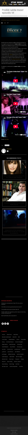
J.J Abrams (4, 351)
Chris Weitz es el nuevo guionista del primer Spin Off (14, 203)
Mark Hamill (12, 356)
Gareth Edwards (5, 346)
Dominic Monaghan (19, 341)
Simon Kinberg (5, 364)
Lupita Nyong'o (5, 356)
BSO (19, 337)
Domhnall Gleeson (10, 341)
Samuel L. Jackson (17, 361)
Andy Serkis (15, 334)
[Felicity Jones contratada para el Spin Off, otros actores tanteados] (14, 167)
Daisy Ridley (23, 339)
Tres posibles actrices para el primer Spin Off (10, 309)
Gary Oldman (12, 346)
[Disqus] (14, 259)
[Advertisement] (14, 288)
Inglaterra (24, 349)
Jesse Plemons (10, 351)
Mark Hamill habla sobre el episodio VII (8, 315)
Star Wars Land (5, 366)
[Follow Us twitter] (5, 324)
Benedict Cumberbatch (6, 337)
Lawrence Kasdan (20, 354)
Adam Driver (9, 334)
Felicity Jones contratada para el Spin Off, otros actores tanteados (14, 176)
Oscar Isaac (11, 359)
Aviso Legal (14, 432)
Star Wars (7, 139)
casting (10, 54)
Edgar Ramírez (5, 344)
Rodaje (22, 359)
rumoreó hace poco (16, 59)
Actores (3, 334)
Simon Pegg (11, 364)
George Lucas (19, 346)
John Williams (17, 351)
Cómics (17, 339)
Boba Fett (14, 337)
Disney (3, 341)
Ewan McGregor (12, 344)
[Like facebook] (3, 324)
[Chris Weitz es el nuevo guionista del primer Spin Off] (14, 191)
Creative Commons (14, 433)
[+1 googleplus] (8, 324)
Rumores (4, 361)
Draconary (4, 20)
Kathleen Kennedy (11, 354)
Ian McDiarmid (17, 349)
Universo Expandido (13, 366)
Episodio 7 (8, 16)
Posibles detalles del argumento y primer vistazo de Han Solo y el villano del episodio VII (14, 232)
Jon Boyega (4, 354)
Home (3, 16)
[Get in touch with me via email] (7, 151)
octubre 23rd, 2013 (12, 20)
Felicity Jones (19, 344)
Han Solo (4, 349)
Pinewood (17, 359)
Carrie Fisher (4, 339)
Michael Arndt (4, 359)
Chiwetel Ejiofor (12, 339)
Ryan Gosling (9, 361)
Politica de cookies (14, 430)
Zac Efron (21, 366)
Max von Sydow (19, 356)
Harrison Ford (10, 349)
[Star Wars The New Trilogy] (14, 3)
